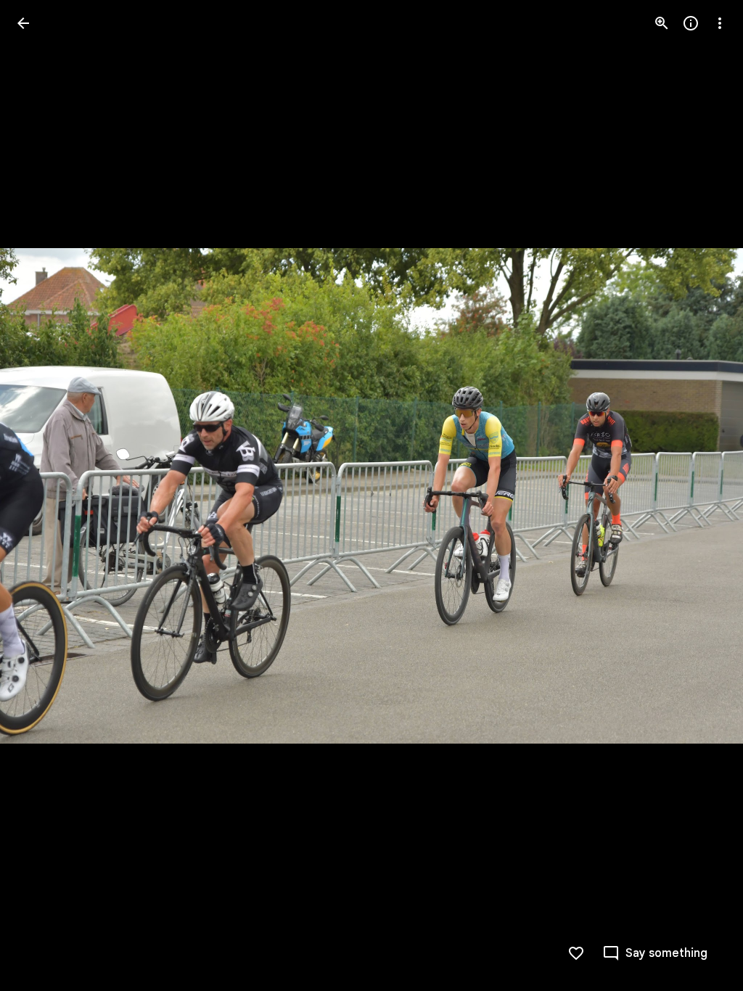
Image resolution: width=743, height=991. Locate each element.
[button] (40, 495)
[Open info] (690, 23)
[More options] (719, 23)
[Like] (576, 953)
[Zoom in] (661, 23)
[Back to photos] (23, 23)
